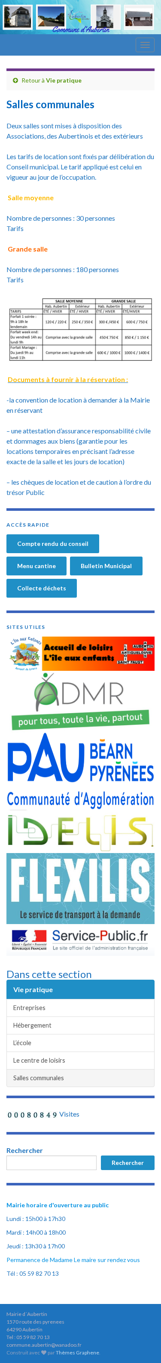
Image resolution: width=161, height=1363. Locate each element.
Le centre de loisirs (39, 1060)
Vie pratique (64, 80)
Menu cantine (36, 565)
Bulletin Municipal (106, 565)
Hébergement (32, 1025)
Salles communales (38, 1078)
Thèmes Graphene (77, 1352)
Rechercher (24, 1150)
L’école (22, 1042)
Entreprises (29, 1007)
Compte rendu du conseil (52, 543)
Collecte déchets (41, 588)
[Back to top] (141, 1343)
